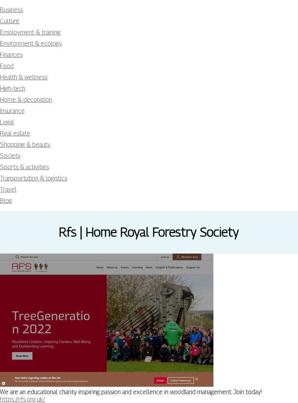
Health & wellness (23, 77)
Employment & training (30, 32)
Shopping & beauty (25, 144)
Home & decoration (26, 99)
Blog (6, 200)
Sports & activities (24, 167)
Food (7, 66)
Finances (11, 54)
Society (10, 155)
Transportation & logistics (33, 178)
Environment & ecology (31, 43)
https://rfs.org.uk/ (22, 399)
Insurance (12, 111)
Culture (9, 21)
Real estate (15, 133)
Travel (8, 189)
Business (11, 10)
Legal (7, 122)
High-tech (12, 88)
